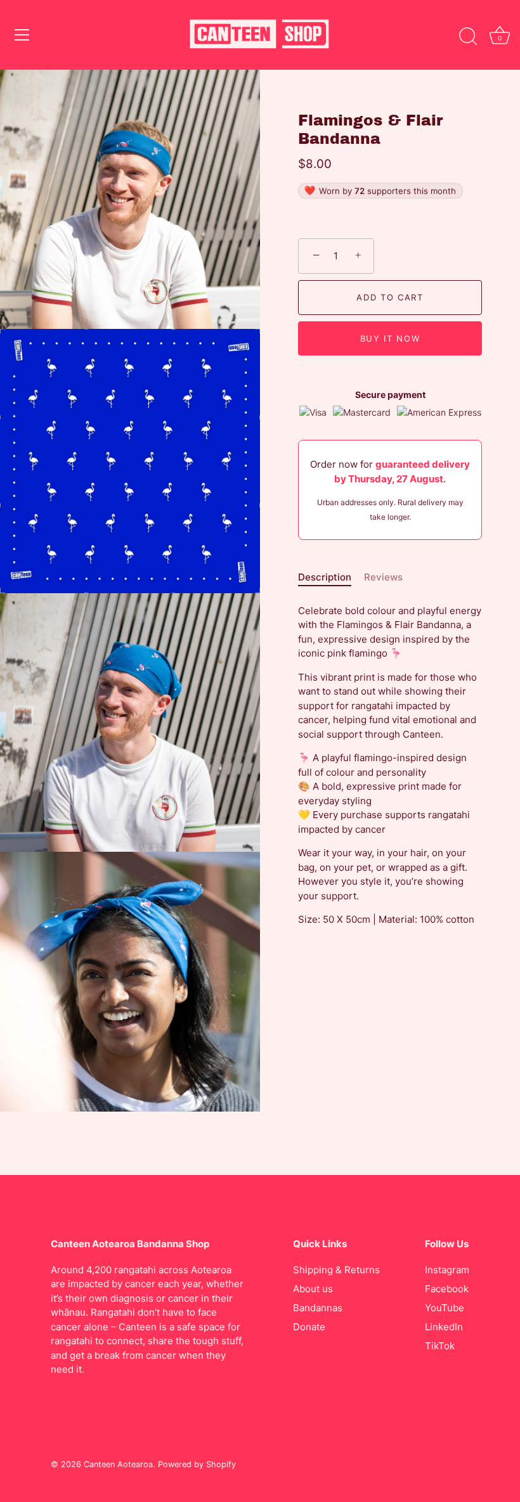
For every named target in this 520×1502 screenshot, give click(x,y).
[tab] (331, 577)
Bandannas (317, 1308)
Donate (309, 1327)
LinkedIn (444, 1327)
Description (324, 577)
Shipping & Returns (336, 1270)
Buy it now (390, 338)
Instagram (447, 1270)
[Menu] (22, 35)
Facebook (447, 1289)
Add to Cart (390, 297)
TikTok (440, 1346)
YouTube (444, 1308)
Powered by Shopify (197, 1464)
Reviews (383, 577)
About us (313, 1289)
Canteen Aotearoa (118, 1464)
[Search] (468, 37)
